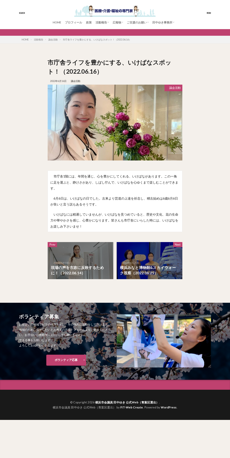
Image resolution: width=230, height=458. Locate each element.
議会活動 (53, 39)
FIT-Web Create (131, 407)
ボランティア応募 (66, 360)
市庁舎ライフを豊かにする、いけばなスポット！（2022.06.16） (97, 39)
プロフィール (73, 22)
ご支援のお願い (137, 22)
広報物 (117, 22)
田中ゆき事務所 (162, 22)
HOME (57, 22)
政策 (89, 22)
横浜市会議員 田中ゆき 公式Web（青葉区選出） (127, 402)
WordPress (169, 407)
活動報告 (101, 22)
